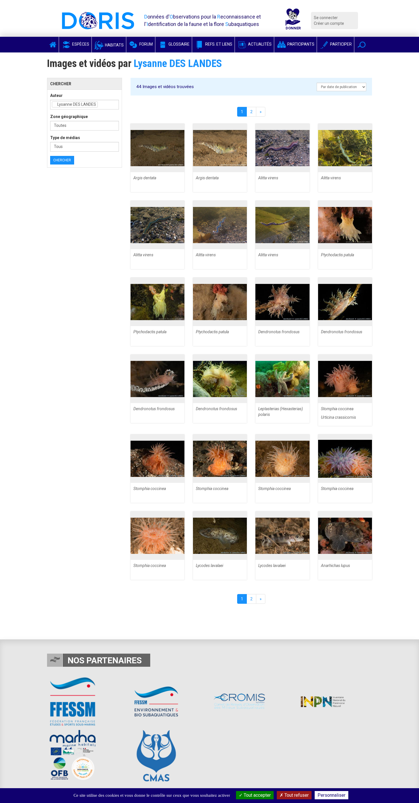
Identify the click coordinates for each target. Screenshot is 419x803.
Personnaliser (331, 795)
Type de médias (65, 137)
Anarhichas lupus (335, 565)
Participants (300, 44)
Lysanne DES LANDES (178, 64)
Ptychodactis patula (337, 255)
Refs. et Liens (218, 44)
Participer (340, 44)
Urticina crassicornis (338, 417)
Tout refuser (296, 795)
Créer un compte (329, 23)
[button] (361, 44)
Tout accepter (257, 795)
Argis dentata (144, 178)
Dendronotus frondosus (279, 332)
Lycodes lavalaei (209, 565)
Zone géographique (69, 116)
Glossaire (179, 44)
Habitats (114, 45)
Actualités (259, 44)
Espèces (80, 44)
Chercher (62, 160)
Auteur (56, 95)
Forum (146, 44)
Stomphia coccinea (337, 408)
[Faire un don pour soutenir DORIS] (293, 20)
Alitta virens (268, 178)
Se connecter (326, 17)
